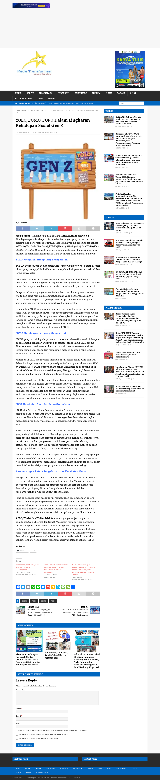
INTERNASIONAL (23, 98)
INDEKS (28, 773)
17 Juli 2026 (121, 208)
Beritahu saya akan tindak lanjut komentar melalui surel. (43, 735)
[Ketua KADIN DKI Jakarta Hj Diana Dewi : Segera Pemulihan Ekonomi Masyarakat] (109, 389)
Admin (38, 133)
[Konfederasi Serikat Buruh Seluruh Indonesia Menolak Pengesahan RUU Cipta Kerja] (109, 260)
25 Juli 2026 (121, 148)
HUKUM (96, 93)
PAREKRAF (63, 93)
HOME (18, 93)
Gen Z (43, 601)
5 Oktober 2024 (25, 133)
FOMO (24, 601)
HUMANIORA (80, 93)
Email (18, 716)
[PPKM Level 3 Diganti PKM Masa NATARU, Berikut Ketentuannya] (109, 355)
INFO (40, 98)
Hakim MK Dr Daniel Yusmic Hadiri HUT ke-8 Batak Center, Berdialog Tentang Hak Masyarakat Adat (129, 120)
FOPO (34, 601)
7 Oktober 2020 (122, 264)
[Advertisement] (80, 29)
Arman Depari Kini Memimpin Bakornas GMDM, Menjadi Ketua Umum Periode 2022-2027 (129, 243)
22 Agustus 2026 (123, 126)
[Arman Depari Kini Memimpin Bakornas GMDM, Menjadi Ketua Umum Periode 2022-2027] (109, 243)
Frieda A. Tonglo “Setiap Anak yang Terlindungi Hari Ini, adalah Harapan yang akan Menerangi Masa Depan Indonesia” (129, 160)
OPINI (133, 93)
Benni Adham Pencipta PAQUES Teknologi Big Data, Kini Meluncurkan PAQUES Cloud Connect (130, 226)
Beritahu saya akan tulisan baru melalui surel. (38, 739)
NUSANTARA (45, 93)
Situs (18, 723)
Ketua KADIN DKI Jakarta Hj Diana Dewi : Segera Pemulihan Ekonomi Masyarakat (130, 388)
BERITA (30, 93)
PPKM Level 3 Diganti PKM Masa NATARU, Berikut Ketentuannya (128, 354)
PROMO (52, 98)
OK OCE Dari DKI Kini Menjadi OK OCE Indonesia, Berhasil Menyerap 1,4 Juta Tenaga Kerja (129, 275)
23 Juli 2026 (121, 167)
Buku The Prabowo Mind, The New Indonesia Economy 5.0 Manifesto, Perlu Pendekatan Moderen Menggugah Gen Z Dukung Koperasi (87, 661)
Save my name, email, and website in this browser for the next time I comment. (53, 730)
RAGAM (121, 93)
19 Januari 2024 (122, 326)
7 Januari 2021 (121, 345)
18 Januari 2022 (122, 298)
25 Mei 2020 (121, 393)
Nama (18, 709)
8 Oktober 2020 (122, 233)
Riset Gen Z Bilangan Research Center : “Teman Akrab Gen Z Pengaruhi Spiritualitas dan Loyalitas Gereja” (83, 570)
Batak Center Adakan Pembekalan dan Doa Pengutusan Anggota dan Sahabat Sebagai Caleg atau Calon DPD (128, 318)
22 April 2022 (121, 250)
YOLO (53, 601)
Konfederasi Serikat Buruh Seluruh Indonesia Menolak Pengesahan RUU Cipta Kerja (129, 259)
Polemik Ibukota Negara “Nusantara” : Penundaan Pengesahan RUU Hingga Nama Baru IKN (130, 292)
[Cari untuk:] (131, 103)
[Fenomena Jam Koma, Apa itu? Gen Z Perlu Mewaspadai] (58, 640)
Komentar (20, 690)
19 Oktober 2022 (122, 282)
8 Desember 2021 (122, 359)
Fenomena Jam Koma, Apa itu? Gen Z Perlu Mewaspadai (27, 567)
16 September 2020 (123, 379)
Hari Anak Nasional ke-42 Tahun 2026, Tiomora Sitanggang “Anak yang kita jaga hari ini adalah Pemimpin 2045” (129, 179)
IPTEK (109, 93)
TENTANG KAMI (42, 773)
